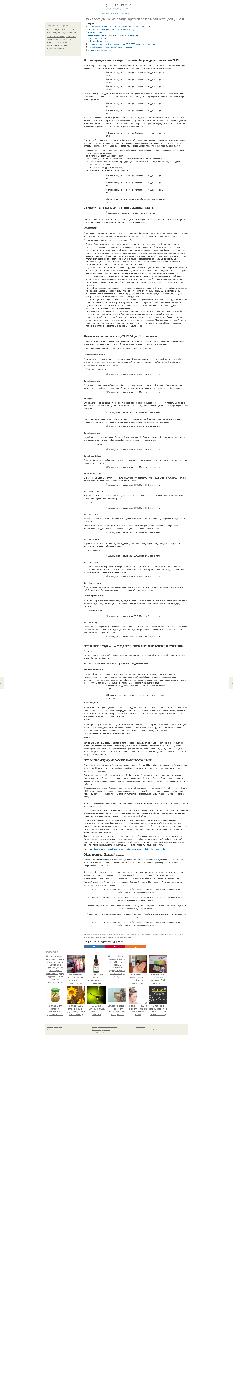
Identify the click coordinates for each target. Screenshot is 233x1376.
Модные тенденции (106, 934)
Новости (115, 13)
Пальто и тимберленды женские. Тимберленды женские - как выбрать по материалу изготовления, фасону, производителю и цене (61, 42)
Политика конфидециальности (101, 1030)
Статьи (126, 13)
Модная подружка (116, 5)
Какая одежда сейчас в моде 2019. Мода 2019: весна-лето (114, 35)
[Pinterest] (115, 946)
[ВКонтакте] (94, 946)
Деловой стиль (128, 937)
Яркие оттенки (118, 937)
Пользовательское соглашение (107, 1027)
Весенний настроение (158, 934)
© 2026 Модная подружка (54, 1027)
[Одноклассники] (135, 946)
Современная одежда (119, 934)
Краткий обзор (95, 934)
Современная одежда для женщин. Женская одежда (112, 29)
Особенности (96, 32)
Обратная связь (140, 1027)
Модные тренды (96, 937)
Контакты (94, 1027)
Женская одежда (145, 934)
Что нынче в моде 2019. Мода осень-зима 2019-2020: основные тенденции (121, 44)
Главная (104, 13)
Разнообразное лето (99, 41)
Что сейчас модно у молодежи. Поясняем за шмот (110, 47)
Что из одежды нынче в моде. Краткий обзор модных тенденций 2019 (119, 26)
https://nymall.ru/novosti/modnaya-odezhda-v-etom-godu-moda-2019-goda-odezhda (129, 849)
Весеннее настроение (100, 38)
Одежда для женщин (133, 934)
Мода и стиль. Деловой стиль (101, 49)
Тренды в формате (107, 937)
